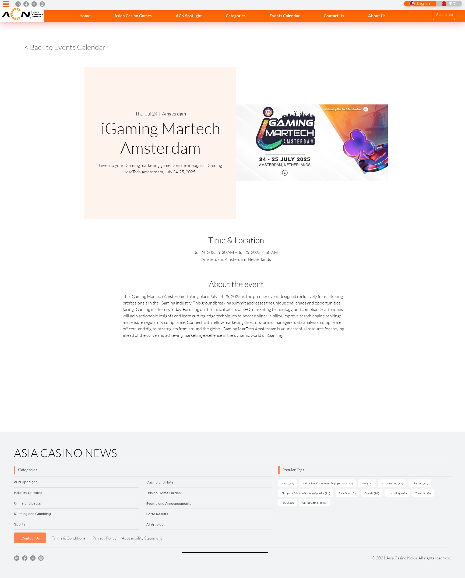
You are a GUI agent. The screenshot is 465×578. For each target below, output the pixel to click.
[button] (235, 15)
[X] (34, 4)
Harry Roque (399, 493)
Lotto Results (157, 514)
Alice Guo (349, 493)
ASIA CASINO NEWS (65, 453)
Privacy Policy (105, 538)
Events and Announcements (168, 503)
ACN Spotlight (25, 481)
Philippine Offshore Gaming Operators (329, 483)
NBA (368, 483)
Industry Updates (28, 492)
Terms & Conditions (68, 538)
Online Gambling (316, 502)
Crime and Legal (27, 503)
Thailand (424, 493)
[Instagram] (42, 4)
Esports (373, 493)
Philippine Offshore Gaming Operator (307, 493)
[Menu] (6, 4)
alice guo (421, 483)
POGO (289, 483)
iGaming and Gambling (32, 513)
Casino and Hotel (160, 482)
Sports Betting (393, 483)
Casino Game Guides (163, 493)
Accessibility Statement (142, 538)
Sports (19, 524)
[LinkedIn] (18, 4)
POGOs (289, 502)
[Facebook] (26, 4)
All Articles (154, 524)
